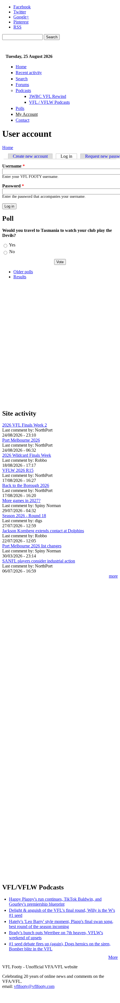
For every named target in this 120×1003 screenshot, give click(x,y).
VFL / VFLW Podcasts (49, 102)
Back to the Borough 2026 (25, 485)
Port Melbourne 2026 (21, 440)
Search (22, 78)
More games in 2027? (21, 500)
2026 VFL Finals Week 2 (24, 425)
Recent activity (29, 72)
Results (19, 276)
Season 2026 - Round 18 (24, 515)
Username (13, 166)
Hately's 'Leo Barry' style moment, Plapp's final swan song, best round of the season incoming (61, 924)
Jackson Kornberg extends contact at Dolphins (43, 530)
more (113, 576)
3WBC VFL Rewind (47, 96)
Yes (12, 244)
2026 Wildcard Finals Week (26, 455)
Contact (22, 120)
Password (13, 185)
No (12, 251)
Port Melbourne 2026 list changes (31, 545)
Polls (20, 108)
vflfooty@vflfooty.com (34, 986)
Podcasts (23, 90)
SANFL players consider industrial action (38, 561)
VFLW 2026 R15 (17, 470)
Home (21, 66)
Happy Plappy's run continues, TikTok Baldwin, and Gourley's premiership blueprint (55, 902)
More (113, 957)
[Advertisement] (60, 344)
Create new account (30, 156)
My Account (27, 114)
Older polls (23, 271)
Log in (69, 156)
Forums (22, 84)
